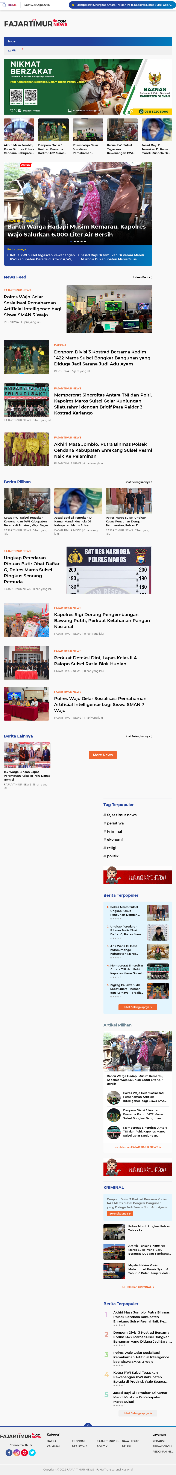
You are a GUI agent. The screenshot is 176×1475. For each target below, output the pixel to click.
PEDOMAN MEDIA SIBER (164, 1451)
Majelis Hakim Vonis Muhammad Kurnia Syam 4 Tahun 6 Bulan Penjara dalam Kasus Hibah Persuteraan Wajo (149, 1269)
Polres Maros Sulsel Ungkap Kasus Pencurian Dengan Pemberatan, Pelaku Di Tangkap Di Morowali (126, 521)
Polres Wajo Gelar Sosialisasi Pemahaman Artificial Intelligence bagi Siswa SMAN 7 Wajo (100, 704)
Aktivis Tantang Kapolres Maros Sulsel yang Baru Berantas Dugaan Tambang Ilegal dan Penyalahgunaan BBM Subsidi (148, 1249)
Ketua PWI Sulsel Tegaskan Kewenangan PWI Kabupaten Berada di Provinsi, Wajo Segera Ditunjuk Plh (121, 149)
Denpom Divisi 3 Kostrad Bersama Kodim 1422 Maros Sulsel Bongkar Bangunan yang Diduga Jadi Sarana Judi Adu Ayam (52, 149)
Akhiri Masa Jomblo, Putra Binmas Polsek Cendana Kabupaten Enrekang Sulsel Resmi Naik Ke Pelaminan (124, 4)
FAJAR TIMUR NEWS (21, 220)
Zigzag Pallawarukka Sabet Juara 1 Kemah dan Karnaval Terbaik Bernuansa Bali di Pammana (125, 989)
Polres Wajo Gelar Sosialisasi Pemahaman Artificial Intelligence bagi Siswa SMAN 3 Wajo (87, 149)
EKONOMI (115, 840)
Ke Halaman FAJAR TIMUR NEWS (137, 1147)
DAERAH (53, 1441)
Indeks (13, 41)
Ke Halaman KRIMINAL (136, 1287)
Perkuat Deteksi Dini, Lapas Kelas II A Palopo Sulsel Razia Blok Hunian (95, 660)
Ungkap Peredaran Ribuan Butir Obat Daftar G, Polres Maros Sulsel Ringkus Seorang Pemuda (126, 930)
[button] (71, 241)
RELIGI (111, 848)
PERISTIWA (115, 823)
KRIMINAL (114, 831)
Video (16, 50)
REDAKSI (158, 1441)
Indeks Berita (141, 277)
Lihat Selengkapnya (137, 482)
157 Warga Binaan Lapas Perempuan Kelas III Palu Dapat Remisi (27, 775)
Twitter (34, 1458)
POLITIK (112, 856)
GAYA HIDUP (130, 1441)
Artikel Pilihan (117, 1025)
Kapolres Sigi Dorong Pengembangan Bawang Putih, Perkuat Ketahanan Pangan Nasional (102, 620)
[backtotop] (88, 1426)
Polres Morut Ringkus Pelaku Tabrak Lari (149, 1228)
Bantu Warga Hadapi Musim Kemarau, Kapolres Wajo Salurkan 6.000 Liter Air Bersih (135, 1079)
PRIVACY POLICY (163, 1446)
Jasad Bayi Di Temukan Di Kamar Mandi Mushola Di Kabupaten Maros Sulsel (156, 149)
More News (103, 755)
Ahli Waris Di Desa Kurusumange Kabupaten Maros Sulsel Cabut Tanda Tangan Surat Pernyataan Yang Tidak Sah (124, 950)
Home (12, 5)
